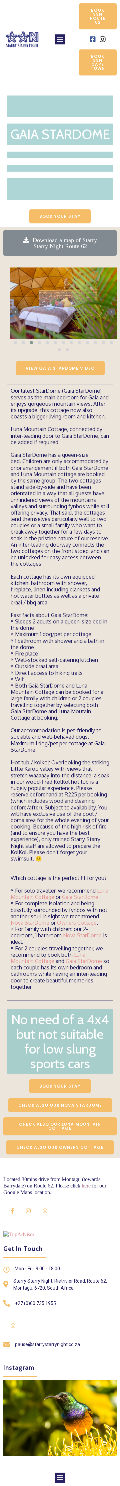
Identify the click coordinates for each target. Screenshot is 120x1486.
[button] (15, 342)
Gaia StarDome (80, 897)
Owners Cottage (77, 922)
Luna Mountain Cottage (48, 957)
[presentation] (15, 312)
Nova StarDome (30, 922)
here (86, 1185)
